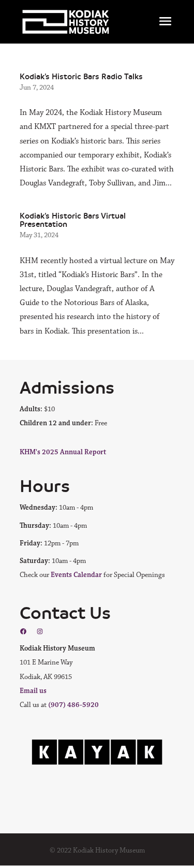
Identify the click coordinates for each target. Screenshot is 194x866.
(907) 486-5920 (73, 705)
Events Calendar (76, 575)
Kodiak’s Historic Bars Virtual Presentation (73, 220)
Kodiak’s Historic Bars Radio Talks (81, 76)
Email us (33, 691)
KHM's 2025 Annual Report (63, 452)
